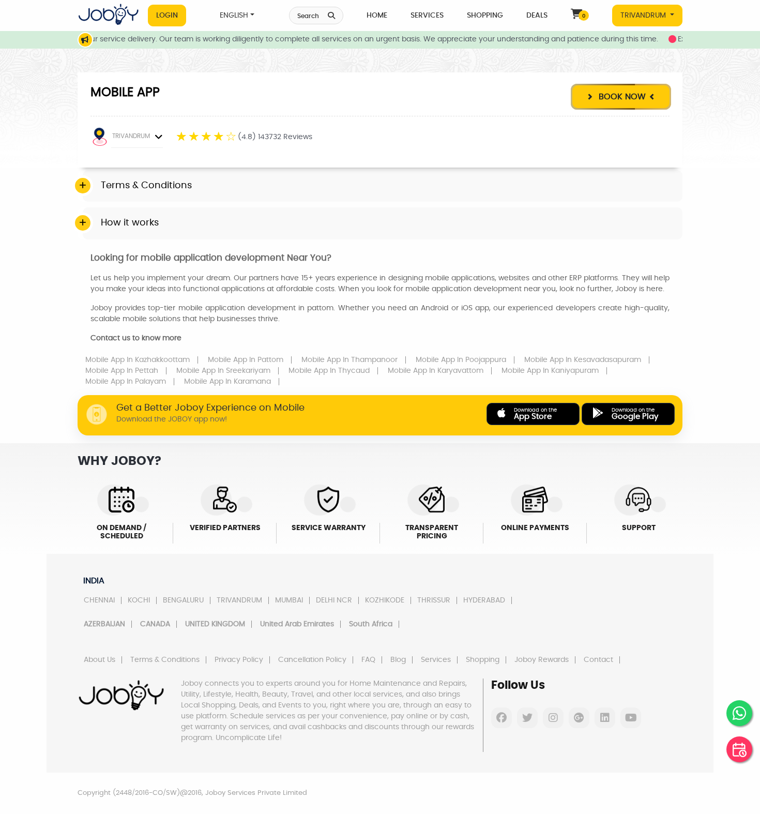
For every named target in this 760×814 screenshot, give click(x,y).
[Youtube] (630, 717)
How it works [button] (130, 223)
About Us (99, 660)
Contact (598, 660)
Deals (537, 15)
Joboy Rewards (541, 660)
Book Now (621, 97)
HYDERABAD (484, 600)
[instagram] (553, 717)
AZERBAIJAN (104, 624)
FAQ (368, 660)
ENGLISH (234, 15)
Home (377, 15)
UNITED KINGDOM (215, 624)
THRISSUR (433, 600)
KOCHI (139, 600)
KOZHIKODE (384, 600)
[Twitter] (527, 717)
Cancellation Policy (312, 660)
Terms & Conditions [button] (146, 185)
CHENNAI (99, 600)
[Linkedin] (605, 717)
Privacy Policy (239, 660)
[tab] (382, 186)
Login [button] (167, 15)
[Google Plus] (579, 717)
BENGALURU (183, 600)
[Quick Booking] (739, 749)
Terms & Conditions (165, 660)
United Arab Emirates (297, 624)
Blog (398, 660)
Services (427, 15)
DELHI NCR (334, 600)
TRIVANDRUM (644, 15)
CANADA (155, 624)
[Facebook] (501, 717)
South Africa (370, 624)
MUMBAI (289, 600)
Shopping (485, 15)
